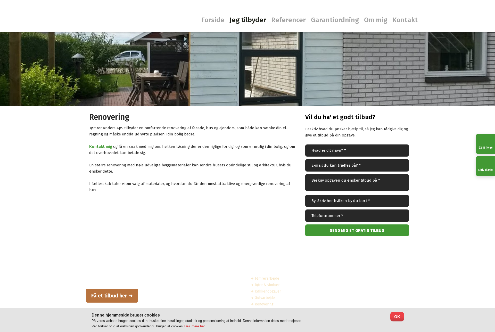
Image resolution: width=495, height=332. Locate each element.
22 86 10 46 (350, 303)
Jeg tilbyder (247, 20)
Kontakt (405, 20)
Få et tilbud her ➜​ (112, 296)
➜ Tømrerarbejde (265, 278)
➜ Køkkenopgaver (266, 291)
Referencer (288, 20)
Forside (212, 20)
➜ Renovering (262, 304)
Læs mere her (194, 326)
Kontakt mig (100, 146)
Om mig (375, 20)
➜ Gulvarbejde (263, 298)
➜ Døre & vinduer (265, 285)
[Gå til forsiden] (67, 20)
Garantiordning (335, 20)
